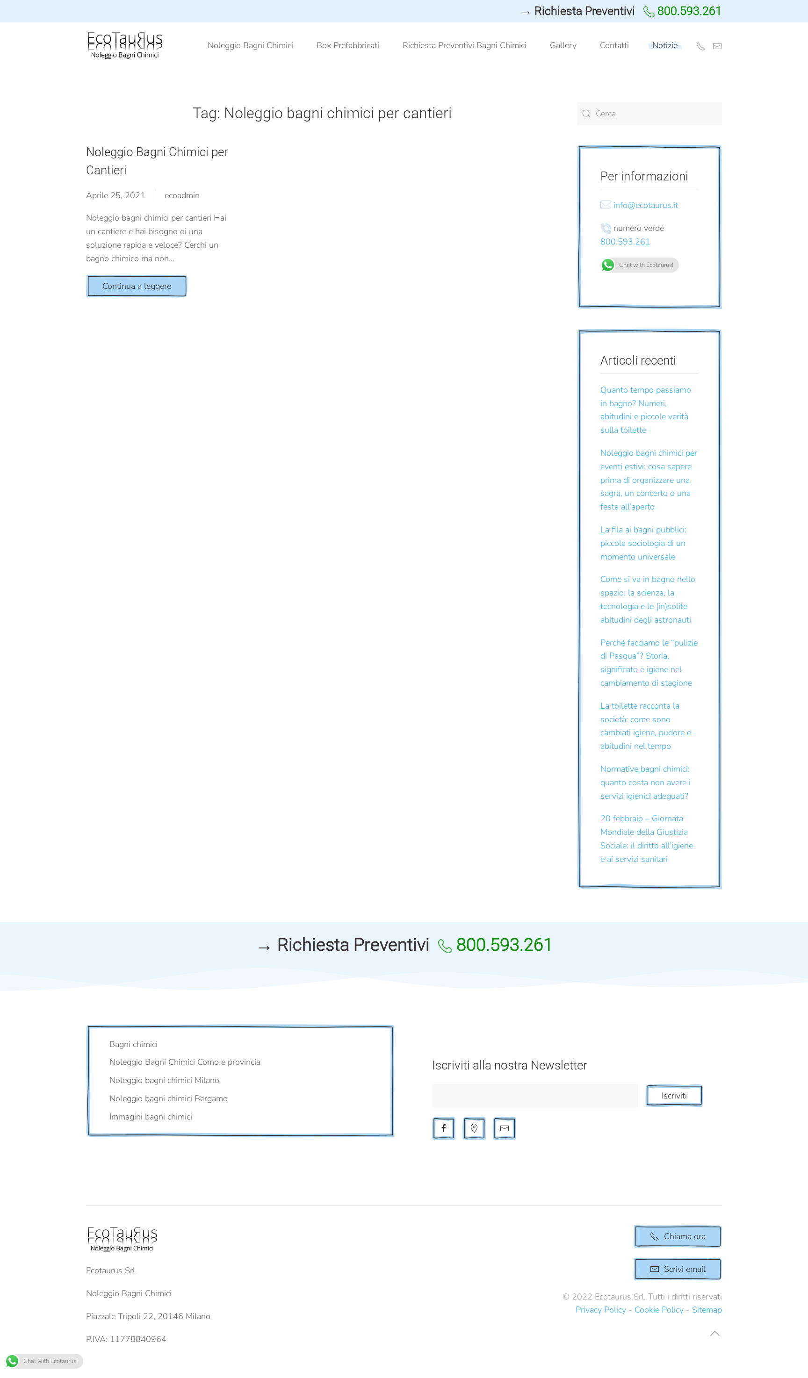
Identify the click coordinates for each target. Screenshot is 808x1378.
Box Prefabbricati (348, 45)
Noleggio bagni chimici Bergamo (168, 1098)
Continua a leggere (136, 286)
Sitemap (707, 1309)
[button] (715, 1333)
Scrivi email (685, 1269)
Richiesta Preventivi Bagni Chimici (465, 45)
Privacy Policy (601, 1309)
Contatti (614, 45)
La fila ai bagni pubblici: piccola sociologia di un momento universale (643, 543)
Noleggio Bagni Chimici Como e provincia (184, 1062)
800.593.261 (625, 241)
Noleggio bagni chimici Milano (164, 1080)
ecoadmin (182, 195)
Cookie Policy (659, 1309)
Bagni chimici (133, 1044)
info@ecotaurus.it (645, 205)
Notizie (665, 45)
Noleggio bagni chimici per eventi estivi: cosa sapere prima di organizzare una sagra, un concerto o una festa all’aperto (648, 479)
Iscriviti (674, 1095)
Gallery (563, 45)
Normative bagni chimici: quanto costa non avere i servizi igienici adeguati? (645, 782)
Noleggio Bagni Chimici (250, 45)
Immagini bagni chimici (150, 1116)
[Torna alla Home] (127, 45)
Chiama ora (685, 1236)
